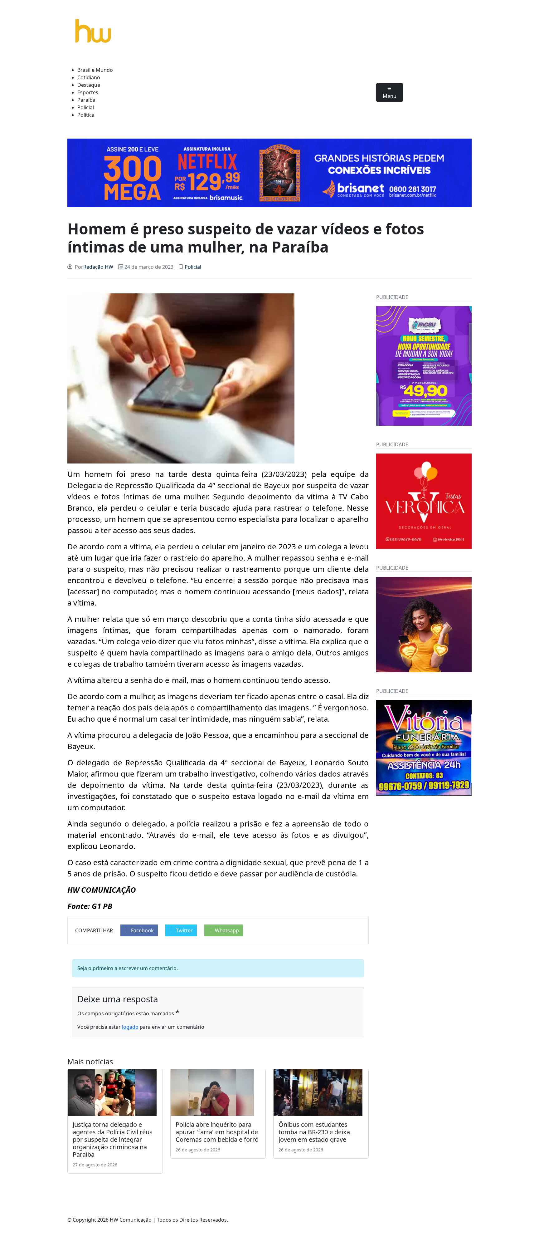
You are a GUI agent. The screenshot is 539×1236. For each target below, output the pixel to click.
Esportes (87, 92)
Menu (389, 96)
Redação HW (98, 266)
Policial (85, 107)
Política (86, 114)
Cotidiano (88, 77)
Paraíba (86, 99)
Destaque (88, 84)
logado (130, 1026)
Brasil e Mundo (95, 69)
